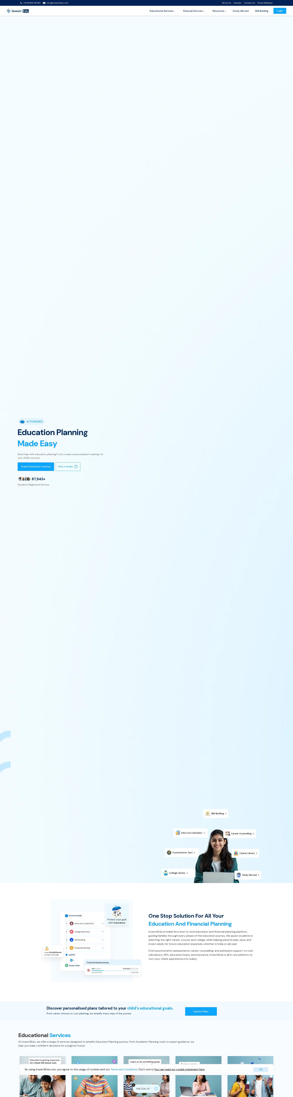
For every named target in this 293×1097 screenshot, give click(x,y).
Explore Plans (201, 1011)
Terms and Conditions (124, 1069)
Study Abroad (241, 10)
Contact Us (249, 3)
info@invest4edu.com (57, 3)
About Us (226, 3)
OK (261, 1069)
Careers (237, 3)
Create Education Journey (36, 466)
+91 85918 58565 (32, 3)
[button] (162, 10)
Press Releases (265, 3)
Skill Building (261, 10)
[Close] (133, 1085)
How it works (65, 466)
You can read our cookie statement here (179, 1069)
